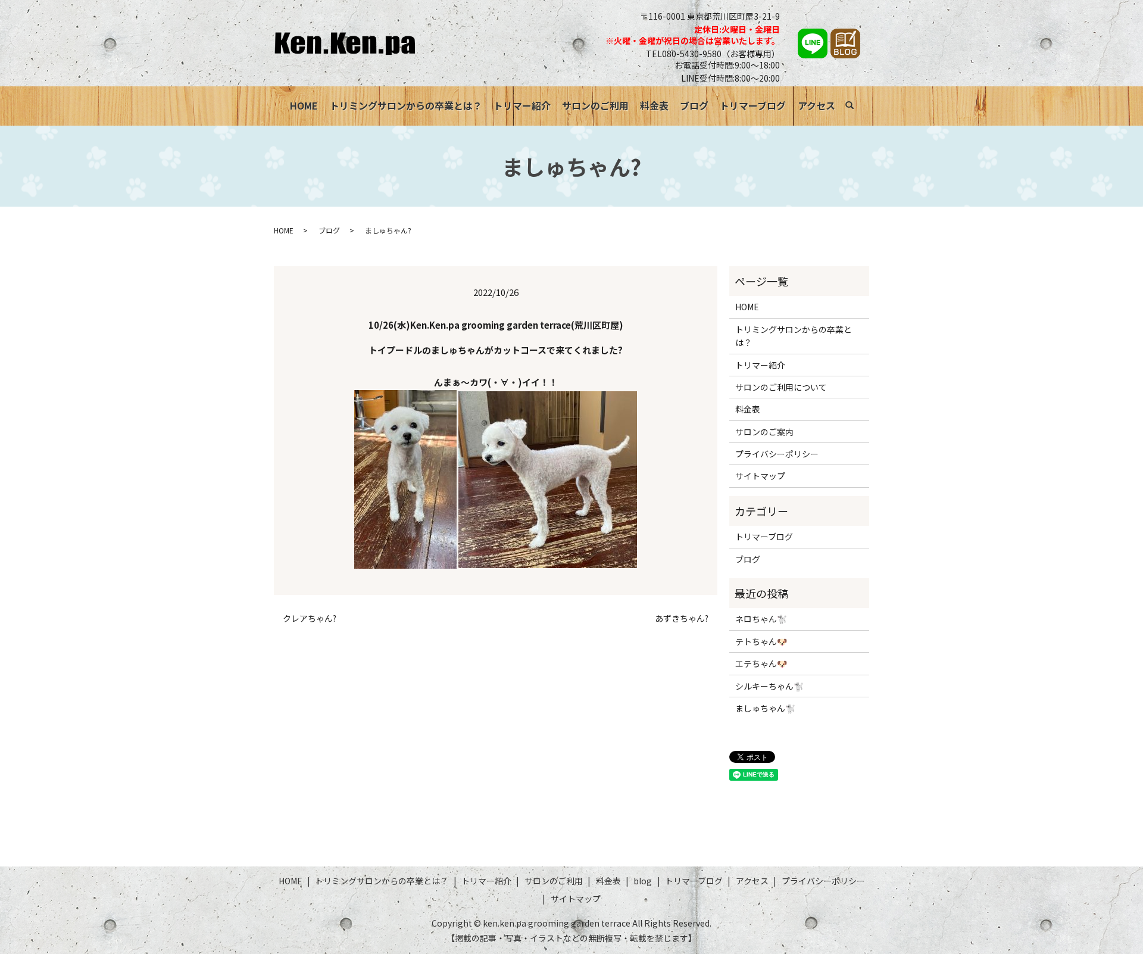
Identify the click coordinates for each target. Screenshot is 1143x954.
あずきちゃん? (681, 618)
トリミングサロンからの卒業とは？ (406, 105)
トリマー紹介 (522, 105)
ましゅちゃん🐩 (765, 708)
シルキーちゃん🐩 (769, 686)
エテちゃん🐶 (761, 663)
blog (642, 881)
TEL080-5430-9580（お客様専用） (713, 54)
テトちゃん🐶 (761, 641)
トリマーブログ (753, 105)
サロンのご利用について (781, 387)
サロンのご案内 (764, 432)
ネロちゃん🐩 (761, 619)
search (855, 107)
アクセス (816, 105)
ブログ (694, 105)
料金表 (654, 105)
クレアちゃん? (309, 618)
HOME (304, 105)
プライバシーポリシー (777, 454)
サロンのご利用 (595, 105)
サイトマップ (760, 476)
